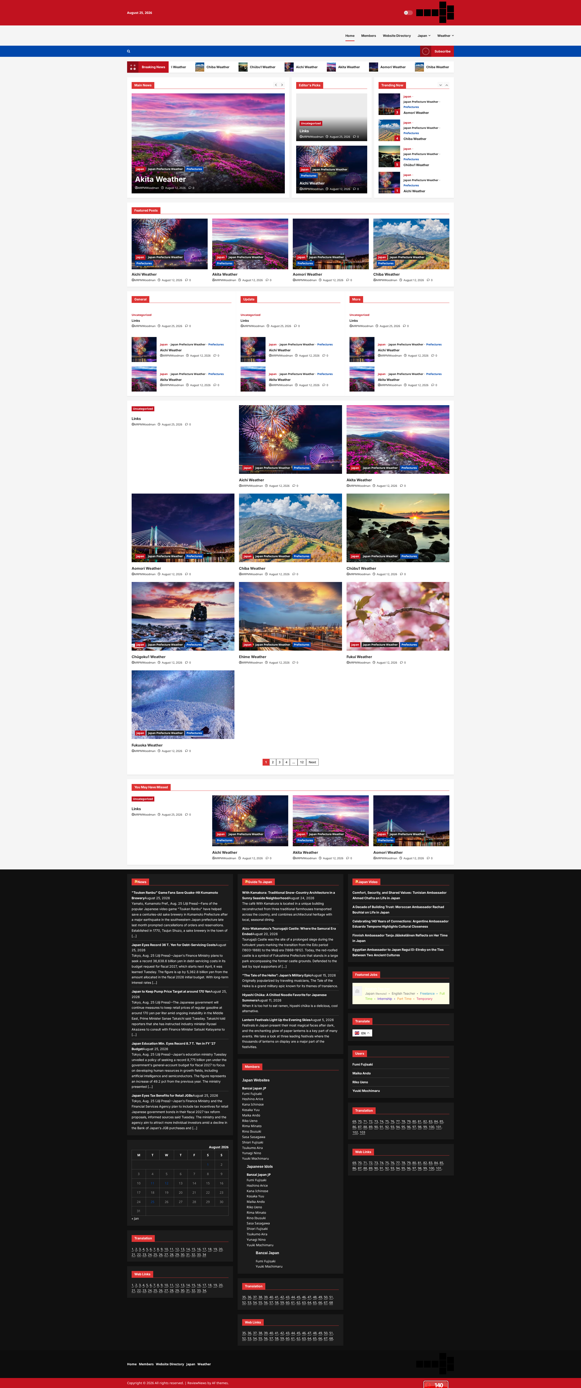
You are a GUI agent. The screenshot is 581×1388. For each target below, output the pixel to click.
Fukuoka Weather (147, 745)
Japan (422, 35)
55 (260, 1302)
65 (315, 1302)
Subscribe (443, 51)
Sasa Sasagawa (253, 1137)
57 (271, 1302)
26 (160, 1254)
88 (365, 1127)
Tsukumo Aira (252, 1148)
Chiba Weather (181, 67)
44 (293, 1297)
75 (387, 1121)
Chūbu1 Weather (226, 67)
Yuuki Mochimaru (255, 1158)
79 (409, 1121)
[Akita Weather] (208, 143)
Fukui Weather (359, 656)
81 (419, 1121)
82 (425, 1121)
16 (199, 1249)
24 (150, 1254)
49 (320, 1297)
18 (210, 1249)
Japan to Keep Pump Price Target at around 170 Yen (171, 991)
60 (287, 1302)
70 (360, 1121)
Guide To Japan (260, 882)
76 (392, 1121)
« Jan (135, 1218)
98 (419, 1127)
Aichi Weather (270, 67)
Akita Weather (313, 67)
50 (325, 1297)
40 (271, 1297)
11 (152, 1183)
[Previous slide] (276, 84)
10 (166, 1249)
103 (362, 1132)
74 (381, 1121)
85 (441, 1121)
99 (425, 1127)
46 (304, 1297)
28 (171, 1254)
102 (355, 1132)
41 (276, 1297)
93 (392, 1127)
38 (260, 1297)
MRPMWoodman (148, 188)
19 (215, 1249)
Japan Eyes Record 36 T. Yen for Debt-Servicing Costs (174, 945)
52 (244, 1302)
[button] (128, 51)
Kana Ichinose (253, 1104)
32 (193, 1254)
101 (438, 1127)
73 (376, 1121)
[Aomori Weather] (331, 244)
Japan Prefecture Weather (165, 169)
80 (414, 1121)
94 (398, 1127)
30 (182, 1254)
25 (152, 1202)
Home (350, 35)
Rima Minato (251, 1126)
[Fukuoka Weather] (183, 704)
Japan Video (368, 882)
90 (376, 1127)
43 (287, 1297)
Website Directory (397, 35)
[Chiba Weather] (411, 244)
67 (325, 1302)
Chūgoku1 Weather (149, 656)
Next (312, 762)
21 (133, 1254)
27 (166, 1254)
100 (431, 1127)
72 (370, 1121)
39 (266, 1297)
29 (177, 1254)
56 (266, 1302)
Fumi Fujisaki (252, 1093)
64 (309, 1302)
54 (255, 1302)
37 (255, 1297)
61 (293, 1302)
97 (414, 1127)
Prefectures (194, 169)
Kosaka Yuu (251, 1110)
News (142, 882)
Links (304, 131)
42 (282, 1297)
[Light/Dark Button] (408, 12)
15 (193, 1249)
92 (387, 1127)
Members (368, 35)
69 (354, 1121)
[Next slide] (282, 84)
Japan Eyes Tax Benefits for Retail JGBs (162, 1095)
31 (188, 1254)
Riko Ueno (249, 1120)
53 (249, 1302)
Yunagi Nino (251, 1153)
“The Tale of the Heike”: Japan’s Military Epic (276, 975)
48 (315, 1297)
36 (249, 1297)
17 (204, 1249)
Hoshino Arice (252, 1099)
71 (365, 1121)
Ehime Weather (252, 656)
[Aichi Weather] (170, 244)
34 (204, 1254)
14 (188, 1249)
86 (354, 1127)
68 (331, 1302)
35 (244, 1297)
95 (403, 1127)
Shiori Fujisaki (252, 1142)
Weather (444, 35)
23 (144, 1254)
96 (409, 1127)
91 (381, 1127)
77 (398, 1121)
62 (298, 1302)
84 (436, 1121)
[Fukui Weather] (398, 616)
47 (309, 1297)
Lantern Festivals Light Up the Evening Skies (276, 1020)
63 (304, 1302)
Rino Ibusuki (251, 1131)
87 (360, 1127)
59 (282, 1302)
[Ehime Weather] (290, 616)
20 (220, 1249)
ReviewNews (197, 1383)
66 (320, 1302)
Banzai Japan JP (254, 1088)
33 (199, 1254)
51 (331, 1297)
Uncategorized (311, 123)
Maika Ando (251, 1115)
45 (298, 1297)
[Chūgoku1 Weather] (183, 616)
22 (139, 1254)
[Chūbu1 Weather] (398, 528)
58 (276, 1302)
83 (430, 1121)
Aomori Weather (356, 67)
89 (370, 1127)
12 (302, 762)
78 (403, 1121)
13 (182, 1249)
